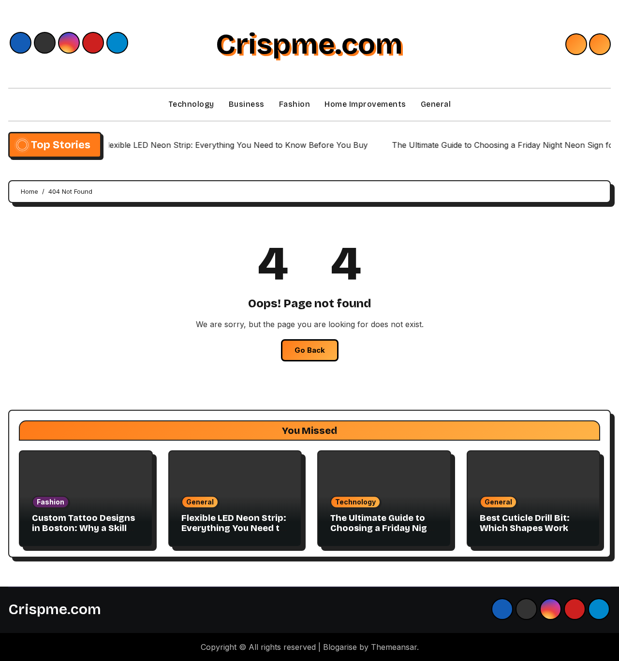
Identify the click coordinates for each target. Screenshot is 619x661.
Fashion (294, 104)
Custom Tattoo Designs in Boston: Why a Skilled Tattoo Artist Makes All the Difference (85, 534)
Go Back (310, 350)
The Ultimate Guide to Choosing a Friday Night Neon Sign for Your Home (383, 534)
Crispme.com (309, 44)
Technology (191, 104)
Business (247, 104)
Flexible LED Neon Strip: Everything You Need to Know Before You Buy (233, 528)
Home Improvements (365, 104)
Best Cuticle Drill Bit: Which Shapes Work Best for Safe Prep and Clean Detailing (529, 534)
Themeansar (394, 647)
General (436, 104)
